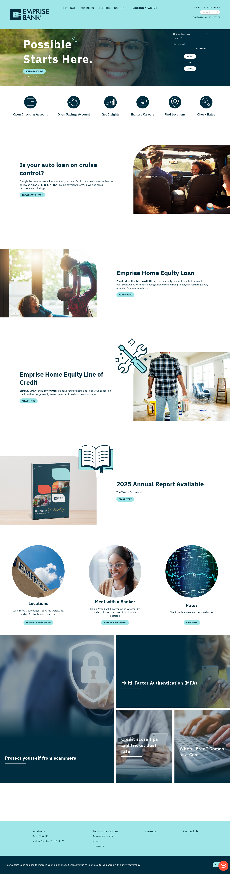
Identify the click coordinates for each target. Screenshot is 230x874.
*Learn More (125, 295)
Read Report (125, 499)
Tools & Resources (105, 831)
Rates (95, 840)
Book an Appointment (115, 622)
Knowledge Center (102, 835)
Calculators (98, 845)
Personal (68, 8)
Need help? (201, 48)
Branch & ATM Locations (38, 622)
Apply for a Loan (34, 76)
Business (87, 8)
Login (217, 7)
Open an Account (34, 71)
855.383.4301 (40, 835)
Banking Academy (144, 8)
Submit (190, 56)
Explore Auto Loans (32, 195)
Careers (150, 831)
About (197, 7)
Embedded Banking (112, 8)
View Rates (191, 622)
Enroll (190, 69)
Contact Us (191, 831)
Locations (38, 831)
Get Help (207, 7)
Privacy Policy (132, 864)
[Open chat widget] (223, 866)
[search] (217, 12)
